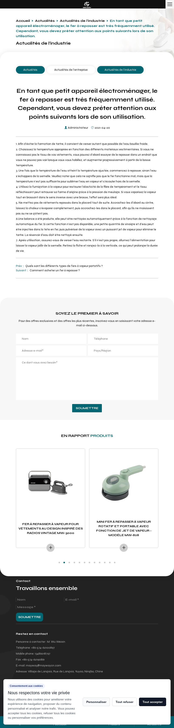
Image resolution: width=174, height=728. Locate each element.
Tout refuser (124, 702)
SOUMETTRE (87, 408)
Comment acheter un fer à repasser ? (54, 270)
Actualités (45, 21)
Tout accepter (153, 702)
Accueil (23, 21)
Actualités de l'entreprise (71, 70)
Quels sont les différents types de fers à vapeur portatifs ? (64, 266)
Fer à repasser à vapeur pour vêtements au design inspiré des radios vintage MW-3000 (50, 528)
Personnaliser (96, 702)
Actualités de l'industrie (82, 21)
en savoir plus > (50, 547)
